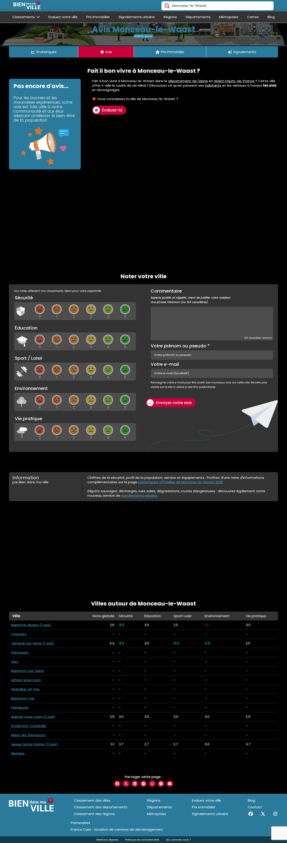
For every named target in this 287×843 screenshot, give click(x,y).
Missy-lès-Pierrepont (28, 735)
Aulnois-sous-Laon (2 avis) (33, 716)
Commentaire (191, 296)
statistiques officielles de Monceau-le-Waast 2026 (180, 482)
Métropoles (228, 17)
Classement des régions (94, 813)
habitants (213, 85)
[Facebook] (250, 814)
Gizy (14, 661)
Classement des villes (92, 800)
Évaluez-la (112, 110)
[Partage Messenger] (161, 783)
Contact (255, 807)
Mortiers (18, 753)
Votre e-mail (165, 364)
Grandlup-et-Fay (25, 689)
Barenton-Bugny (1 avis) (31, 625)
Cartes (253, 17)
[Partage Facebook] (117, 783)
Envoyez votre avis (174, 402)
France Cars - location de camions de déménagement (117, 829)
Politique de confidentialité (142, 839)
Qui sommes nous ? (178, 839)
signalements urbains (139, 495)
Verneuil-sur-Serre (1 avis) (32, 643)
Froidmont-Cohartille (28, 725)
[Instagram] (275, 814)
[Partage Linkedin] (134, 783)
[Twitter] (263, 814)
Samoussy (19, 652)
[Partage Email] (169, 783)
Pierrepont (20, 707)
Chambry (19, 634)
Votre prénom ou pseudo (180, 346)
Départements (198, 17)
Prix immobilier (98, 17)
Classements (24, 17)
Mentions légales (107, 839)
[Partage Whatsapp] (152, 783)
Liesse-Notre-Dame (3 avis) (34, 744)
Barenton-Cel (22, 698)
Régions (170, 17)
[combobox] (217, 5)
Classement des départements (100, 807)
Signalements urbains (137, 17)
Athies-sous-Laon (26, 680)
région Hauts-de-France (234, 81)
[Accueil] (26, 5)
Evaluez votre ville (63, 17)
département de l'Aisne (188, 81)
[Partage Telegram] (143, 783)
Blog (271, 17)
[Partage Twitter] (126, 783)
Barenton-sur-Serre (27, 670)
